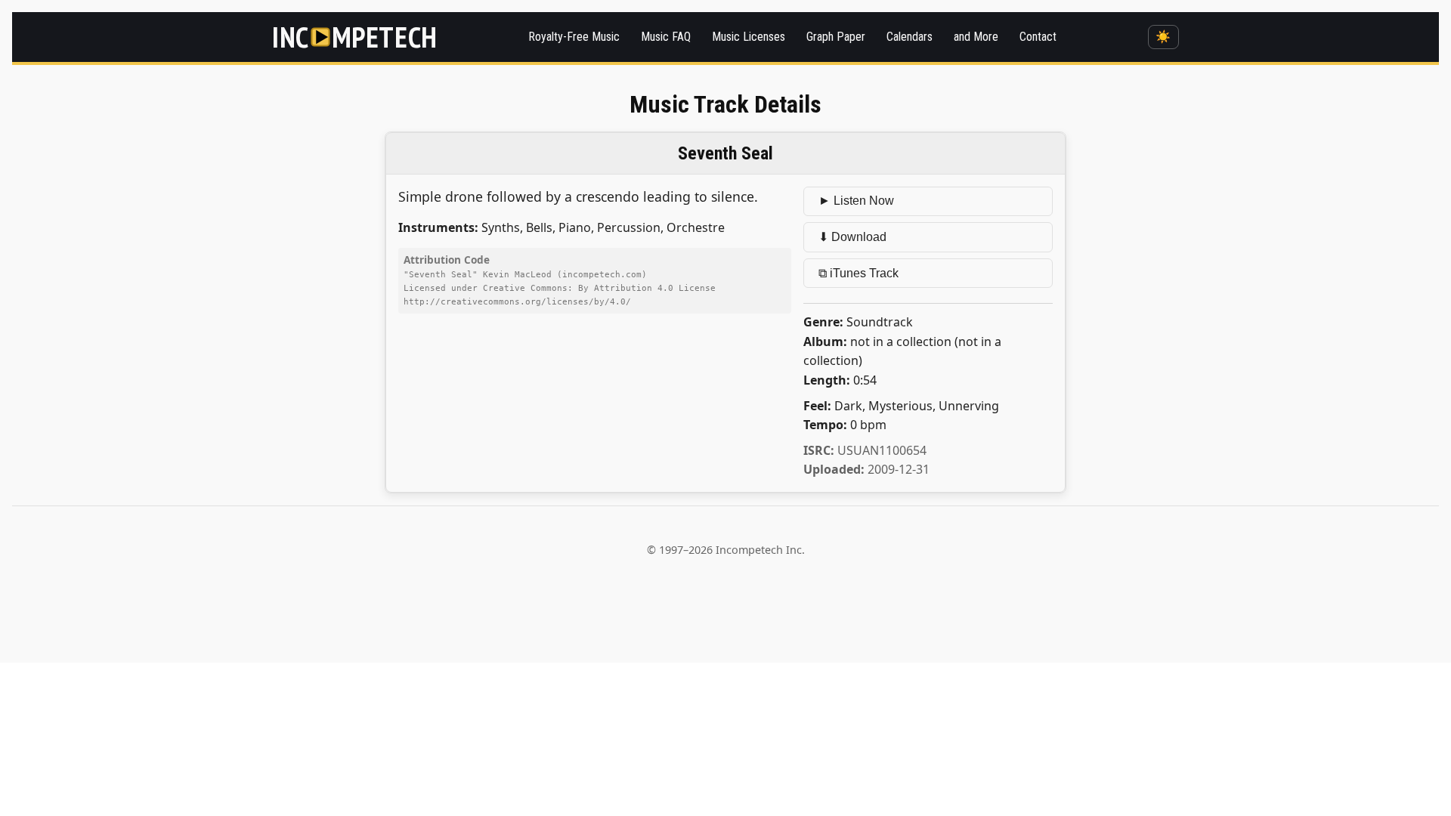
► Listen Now (856, 200)
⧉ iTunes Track (858, 273)
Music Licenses (748, 36)
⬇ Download (852, 236)
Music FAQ (666, 36)
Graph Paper (835, 36)
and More (976, 36)
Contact (1038, 36)
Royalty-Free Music (574, 36)
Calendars (909, 36)
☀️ (1163, 36)
